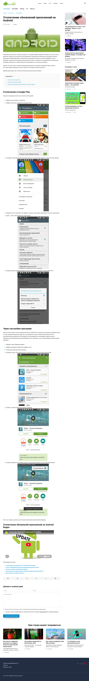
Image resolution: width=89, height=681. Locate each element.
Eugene (15, 24)
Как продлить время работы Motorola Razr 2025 (33, 642)
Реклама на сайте (7, 667)
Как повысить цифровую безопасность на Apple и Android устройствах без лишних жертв (10, 644)
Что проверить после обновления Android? (73, 642)
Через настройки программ (14, 82)
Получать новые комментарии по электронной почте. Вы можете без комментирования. (31, 612)
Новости (32, 8)
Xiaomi (61, 3)
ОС (27, 8)
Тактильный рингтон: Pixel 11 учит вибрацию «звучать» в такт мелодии (75, 28)
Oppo (50, 3)
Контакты (5, 665)
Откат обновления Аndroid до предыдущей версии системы (22, 567)
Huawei (45, 3)
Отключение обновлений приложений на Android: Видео (21, 84)
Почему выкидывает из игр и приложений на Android (73, 107)
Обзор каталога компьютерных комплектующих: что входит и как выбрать (75, 54)
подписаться (43, 612)
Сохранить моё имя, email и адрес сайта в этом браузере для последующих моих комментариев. (25, 609)
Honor (39, 3)
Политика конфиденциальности (10, 663)
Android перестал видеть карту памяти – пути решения (74, 84)
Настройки (15, 8)
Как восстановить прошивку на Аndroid (16, 569)
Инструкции (6, 8)
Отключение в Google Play (14, 79)
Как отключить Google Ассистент (15, 573)
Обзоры (22, 8)
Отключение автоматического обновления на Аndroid (21, 565)
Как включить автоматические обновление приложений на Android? (24, 571)
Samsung (55, 3)
